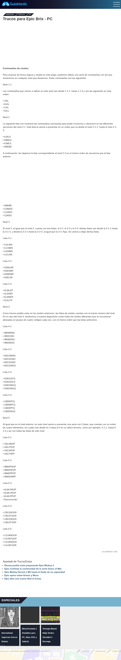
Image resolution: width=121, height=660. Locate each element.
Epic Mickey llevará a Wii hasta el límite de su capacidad (34, 572)
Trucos (21, 14)
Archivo (85, 651)
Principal (10, 14)
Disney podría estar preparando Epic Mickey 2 (29, 565)
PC (30, 14)
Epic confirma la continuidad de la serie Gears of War (32, 568)
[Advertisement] (60, 44)
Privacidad (101, 651)
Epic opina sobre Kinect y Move (21, 575)
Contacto (116, 651)
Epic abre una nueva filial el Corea (22, 578)
